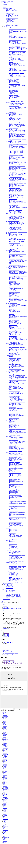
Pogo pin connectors (13, 69)
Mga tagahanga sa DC (13, 541)
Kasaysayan (8, 22)
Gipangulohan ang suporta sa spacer (16, 370)
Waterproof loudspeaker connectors (16, 219)
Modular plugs (12, 200)
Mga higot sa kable (13, 306)
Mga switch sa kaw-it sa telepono (16, 299)
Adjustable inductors (13, 443)
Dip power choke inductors (14, 438)
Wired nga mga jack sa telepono (15, 210)
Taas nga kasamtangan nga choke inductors (18, 441)
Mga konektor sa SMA (14, 80)
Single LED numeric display (15, 361)
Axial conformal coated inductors (16, 437)
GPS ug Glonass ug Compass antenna (17, 103)
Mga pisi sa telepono (13, 329)
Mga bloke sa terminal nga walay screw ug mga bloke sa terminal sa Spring (18, 176)
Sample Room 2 (9, 586)
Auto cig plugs (12, 572)
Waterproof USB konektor (14, 215)
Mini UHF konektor (13, 97)
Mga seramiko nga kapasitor (15, 457)
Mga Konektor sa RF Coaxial (12, 79)
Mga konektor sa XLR (13, 161)
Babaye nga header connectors (15, 36)
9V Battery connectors (13, 263)
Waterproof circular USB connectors (16, 217)
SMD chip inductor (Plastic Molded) (16, 448)
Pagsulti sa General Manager (12, 10)
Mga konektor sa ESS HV (14, 237)
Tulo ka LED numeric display (15, 364)
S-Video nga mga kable (14, 342)
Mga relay (8, 528)
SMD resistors (12, 426)
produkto (5, 26)
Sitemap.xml (6, 644)
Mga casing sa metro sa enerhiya (16, 350)
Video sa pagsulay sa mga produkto (13, 597)
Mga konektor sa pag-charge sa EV (16, 248)
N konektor (11, 92)
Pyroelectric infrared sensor (14, 490)
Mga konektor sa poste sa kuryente (16, 252)
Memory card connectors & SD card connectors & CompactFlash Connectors (17, 50)
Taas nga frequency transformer (15, 449)
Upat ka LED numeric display (15, 365)
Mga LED (11, 367)
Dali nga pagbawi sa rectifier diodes (16, 376)
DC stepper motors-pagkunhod (15, 557)
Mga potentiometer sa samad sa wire (16, 415)
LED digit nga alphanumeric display (16, 366)
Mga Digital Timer (13, 539)
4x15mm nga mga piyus (14, 397)
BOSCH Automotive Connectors (16, 224)
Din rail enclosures (13, 507)
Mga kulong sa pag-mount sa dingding (17, 506)
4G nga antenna (12, 112)
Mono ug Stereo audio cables (15, 338)
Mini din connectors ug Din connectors (17, 157)
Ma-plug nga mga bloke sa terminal (16, 178)
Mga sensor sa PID (13, 480)
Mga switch (8, 285)
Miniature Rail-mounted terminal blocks (17, 183)
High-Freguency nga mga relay (15, 536)
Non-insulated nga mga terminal (15, 189)
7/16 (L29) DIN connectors (14, 96)
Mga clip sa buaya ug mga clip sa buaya (17, 581)
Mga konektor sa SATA (14, 64)
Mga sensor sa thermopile (14, 487)
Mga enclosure (9, 500)
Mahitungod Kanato (7, 8)
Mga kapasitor (9, 452)
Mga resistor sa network (14, 425)
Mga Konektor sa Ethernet (11, 192)
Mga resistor (8, 420)
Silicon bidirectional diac (14, 386)
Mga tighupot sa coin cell (14, 257)
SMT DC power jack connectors (16, 146)
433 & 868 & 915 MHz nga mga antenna (17, 107)
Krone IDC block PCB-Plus (15, 212)
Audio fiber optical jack (14, 142)
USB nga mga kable (13, 325)
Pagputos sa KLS (9, 20)
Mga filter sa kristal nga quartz (15, 464)
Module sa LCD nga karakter (15, 358)
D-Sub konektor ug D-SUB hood (16, 46)
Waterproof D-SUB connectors (15, 218)
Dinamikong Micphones (14, 284)
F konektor (11, 89)
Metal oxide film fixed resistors (15, 431)
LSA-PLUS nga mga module (15, 211)
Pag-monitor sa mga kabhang (15, 520)
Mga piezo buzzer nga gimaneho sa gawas (18, 272)
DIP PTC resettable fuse (14, 392)
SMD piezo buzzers (13, 268)
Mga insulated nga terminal (14, 188)
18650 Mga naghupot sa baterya (15, 259)
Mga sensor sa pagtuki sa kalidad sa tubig (17, 489)
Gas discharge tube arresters (15, 405)
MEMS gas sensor (13, 485)
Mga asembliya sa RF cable (15, 111)
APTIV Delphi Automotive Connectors (17, 226)
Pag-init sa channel (13, 563)
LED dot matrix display (14, 360)
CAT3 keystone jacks (13, 206)
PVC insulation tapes (13, 574)
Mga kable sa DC (12, 341)
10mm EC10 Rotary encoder (15, 471)
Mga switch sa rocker (13, 287)
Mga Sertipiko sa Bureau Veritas (13, 24)
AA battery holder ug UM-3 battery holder (18, 260)
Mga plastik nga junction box (15, 509)
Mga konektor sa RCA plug (15, 159)
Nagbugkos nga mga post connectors (17, 164)
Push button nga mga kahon (15, 523)
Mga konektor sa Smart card (15, 54)
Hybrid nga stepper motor (14, 558)
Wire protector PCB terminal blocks (16, 174)
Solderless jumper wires (14, 579)
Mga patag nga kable (13, 321)
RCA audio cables (13, 337)
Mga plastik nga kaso (13, 511)
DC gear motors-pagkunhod (15, 551)
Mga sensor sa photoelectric (15, 495)
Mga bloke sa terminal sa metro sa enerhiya (18, 349)
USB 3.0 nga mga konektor (15, 58)
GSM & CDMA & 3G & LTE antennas (17, 104)
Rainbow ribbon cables (14, 322)
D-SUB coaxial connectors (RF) (16, 101)
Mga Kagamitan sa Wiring (11, 303)
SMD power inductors (13, 440)
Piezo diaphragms (12, 282)
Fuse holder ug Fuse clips (14, 403)
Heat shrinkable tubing (13, 573)
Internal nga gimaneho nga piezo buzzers (17, 271)
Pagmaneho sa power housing (15, 522)
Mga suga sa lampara (13, 128)
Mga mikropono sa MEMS (14, 283)
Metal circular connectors (14, 137)
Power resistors (12, 421)
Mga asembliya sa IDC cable (15, 323)
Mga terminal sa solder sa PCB (15, 190)
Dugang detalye (6, 628)
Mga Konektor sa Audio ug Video (13, 141)
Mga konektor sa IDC (13, 41)
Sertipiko (8, 11)
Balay (4, 7)
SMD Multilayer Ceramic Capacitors (16, 458)
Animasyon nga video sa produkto (13, 595)
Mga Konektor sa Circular (11, 129)
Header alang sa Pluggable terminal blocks (18, 179)
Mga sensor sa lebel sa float (14, 491)
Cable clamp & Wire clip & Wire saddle (17, 305)
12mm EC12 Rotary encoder (15, 474)
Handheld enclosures (13, 508)
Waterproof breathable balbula (15, 120)
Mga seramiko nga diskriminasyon (16, 468)
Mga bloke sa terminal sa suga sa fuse (17, 125)
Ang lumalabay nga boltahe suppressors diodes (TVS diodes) (17, 380)
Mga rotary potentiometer (14, 419)
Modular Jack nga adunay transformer (17, 197)
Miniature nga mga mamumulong (16, 278)
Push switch (11, 294)
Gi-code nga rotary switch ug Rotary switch (18, 300)
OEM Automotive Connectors (15, 230)
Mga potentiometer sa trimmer (15, 414)
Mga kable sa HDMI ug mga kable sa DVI (18, 339)
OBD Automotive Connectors (15, 229)
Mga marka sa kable (13, 317)
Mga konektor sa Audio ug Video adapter (17, 168)
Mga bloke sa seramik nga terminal (16, 185)
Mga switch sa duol (13, 493)
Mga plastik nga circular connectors (16, 136)
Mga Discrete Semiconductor (12, 371)
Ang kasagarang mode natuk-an (15, 444)
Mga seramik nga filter (13, 466)
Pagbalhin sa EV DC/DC (14, 243)
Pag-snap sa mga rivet (13, 312)
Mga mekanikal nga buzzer (14, 277)
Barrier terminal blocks (13, 180)
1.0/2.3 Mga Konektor (13, 93)
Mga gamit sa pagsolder (14, 580)
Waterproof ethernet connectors (15, 216)
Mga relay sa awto (13, 531)
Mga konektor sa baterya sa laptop (16, 265)
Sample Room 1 (9, 585)
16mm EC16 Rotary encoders (15, 475)
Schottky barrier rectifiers (14, 378)
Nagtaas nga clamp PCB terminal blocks (17, 173)
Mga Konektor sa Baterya (11, 250)
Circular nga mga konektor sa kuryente (17, 130)
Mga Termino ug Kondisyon (12, 25)
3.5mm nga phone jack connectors (16, 152)
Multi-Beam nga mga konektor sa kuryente (18, 266)
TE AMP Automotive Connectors (16, 222)
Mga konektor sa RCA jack (14, 158)
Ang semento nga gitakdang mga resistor (17, 432)
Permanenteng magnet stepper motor (16, 561)
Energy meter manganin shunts (15, 345)
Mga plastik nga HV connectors (15, 234)
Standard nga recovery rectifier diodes (17, 374)
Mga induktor (9, 436)
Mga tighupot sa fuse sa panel (15, 404)
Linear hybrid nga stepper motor (15, 559)
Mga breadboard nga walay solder (16, 578)
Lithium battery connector (14, 255)
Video (4, 592)
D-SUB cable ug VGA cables (15, 332)
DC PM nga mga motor (14, 556)
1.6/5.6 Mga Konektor (13, 95)
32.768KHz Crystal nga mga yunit (16, 460)
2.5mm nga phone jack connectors (16, 151)
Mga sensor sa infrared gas (14, 482)
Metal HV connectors (13, 235)
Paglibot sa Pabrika (10, 13)
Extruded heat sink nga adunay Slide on (17, 567)
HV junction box (12, 238)
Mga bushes (11, 314)
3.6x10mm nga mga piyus (14, 396)
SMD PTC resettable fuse (14, 391)
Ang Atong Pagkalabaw (11, 16)
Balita (4, 589)
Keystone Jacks (12, 203)
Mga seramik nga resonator (14, 465)
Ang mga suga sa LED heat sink (16, 569)
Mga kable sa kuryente (13, 326)
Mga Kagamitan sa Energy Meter (13, 343)
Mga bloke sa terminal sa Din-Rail (16, 186)
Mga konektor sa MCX (14, 82)
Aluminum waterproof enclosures (16, 525)
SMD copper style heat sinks (15, 568)
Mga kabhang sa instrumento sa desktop (17, 518)
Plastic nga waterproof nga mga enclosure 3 (18, 526)
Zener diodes (11, 382)
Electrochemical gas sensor (14, 479)
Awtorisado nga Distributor (12, 15)
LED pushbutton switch (14, 296)
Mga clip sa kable (12, 309)
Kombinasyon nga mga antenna (15, 108)
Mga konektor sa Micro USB (15, 63)
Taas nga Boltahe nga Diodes (15, 387)
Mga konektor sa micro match (15, 40)
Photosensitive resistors (14, 433)
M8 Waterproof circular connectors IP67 (17, 134)
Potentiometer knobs (13, 416)
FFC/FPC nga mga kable (14, 320)
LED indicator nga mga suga (15, 369)
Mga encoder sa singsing (14, 476)
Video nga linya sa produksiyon (13, 594)
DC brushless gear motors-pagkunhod (17, 555)
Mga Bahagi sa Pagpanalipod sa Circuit (14, 388)
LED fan (11, 545)
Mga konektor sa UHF (13, 98)
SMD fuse (11, 389)
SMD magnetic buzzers (14, 270)
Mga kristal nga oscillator (14, 463)
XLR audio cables (13, 336)
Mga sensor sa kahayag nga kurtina (16, 498)
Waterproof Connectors (11, 213)
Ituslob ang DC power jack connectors (17, 147)
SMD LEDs (11, 356)
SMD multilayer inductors (14, 447)
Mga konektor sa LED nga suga (15, 114)
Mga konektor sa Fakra (14, 87)
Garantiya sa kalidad (10, 19)
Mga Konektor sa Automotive (12, 221)
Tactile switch (12, 289)
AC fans (10, 542)
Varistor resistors (12, 424)
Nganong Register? (10, 21)
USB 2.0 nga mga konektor (15, 59)
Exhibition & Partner (10, 14)
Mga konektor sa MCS (13, 184)
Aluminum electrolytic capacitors (16, 454)
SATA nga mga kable (13, 331)
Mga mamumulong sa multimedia (16, 279)
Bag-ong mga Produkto (8, 583)
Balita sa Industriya (10, 591)
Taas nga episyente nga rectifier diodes (17, 375)
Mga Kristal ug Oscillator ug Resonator (14, 459)
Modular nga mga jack (13, 194)
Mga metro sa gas (12, 353)
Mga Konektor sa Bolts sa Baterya (16, 256)
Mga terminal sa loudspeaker (15, 167)
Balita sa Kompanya (10, 590)
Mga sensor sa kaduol (13, 492)
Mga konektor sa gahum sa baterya (16, 251)
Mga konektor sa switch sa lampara (16, 126)
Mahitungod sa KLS (10, 9)
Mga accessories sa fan (13, 548)
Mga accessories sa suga (11, 113)
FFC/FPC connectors (13, 42)
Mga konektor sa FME (13, 100)
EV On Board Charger (13, 244)
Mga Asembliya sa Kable (11, 318)
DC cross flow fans (13, 546)
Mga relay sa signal (13, 529)
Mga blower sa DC (13, 544)
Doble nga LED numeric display (16, 363)
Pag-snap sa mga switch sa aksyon (16, 288)
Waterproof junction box (14, 119)
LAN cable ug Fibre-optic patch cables (17, 328)
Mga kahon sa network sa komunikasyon (17, 517)
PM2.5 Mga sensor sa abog (14, 486)
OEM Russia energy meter (14, 354)
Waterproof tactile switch (14, 290)
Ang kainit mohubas (10, 562)
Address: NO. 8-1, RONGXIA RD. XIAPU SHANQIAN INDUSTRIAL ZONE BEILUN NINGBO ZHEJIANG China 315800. (13, 664)
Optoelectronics (9, 355)
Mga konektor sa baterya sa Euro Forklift (17, 254)
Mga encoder (9, 470)
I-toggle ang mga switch (14, 293)
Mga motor (8, 550)
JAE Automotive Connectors (15, 227)
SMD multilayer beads (13, 446)
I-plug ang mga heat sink (14, 564)
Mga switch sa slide (13, 298)
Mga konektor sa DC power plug (16, 150)
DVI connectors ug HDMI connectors (17, 65)
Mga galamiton (9, 570)
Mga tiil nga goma (13, 315)
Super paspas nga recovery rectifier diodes (18, 377)
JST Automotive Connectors (15, 228)
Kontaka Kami (6, 599)
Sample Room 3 (9, 588)
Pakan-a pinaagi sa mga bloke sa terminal (17, 181)
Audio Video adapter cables (15, 334)
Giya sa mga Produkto (8, 642)
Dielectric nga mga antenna (14, 109)
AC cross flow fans (13, 547)
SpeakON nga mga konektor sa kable (17, 166)
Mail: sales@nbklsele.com (8, 661)
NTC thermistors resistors (14, 435)
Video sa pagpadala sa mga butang (13, 596)
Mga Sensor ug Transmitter (12, 478)
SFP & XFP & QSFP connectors (16, 201)
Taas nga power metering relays (15, 535)
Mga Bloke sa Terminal (11, 169)
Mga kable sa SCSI (13, 333)
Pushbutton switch (13, 295)
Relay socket (11, 537)
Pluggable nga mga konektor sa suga (16, 124)
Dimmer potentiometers (14, 418)
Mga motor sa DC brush (14, 552)
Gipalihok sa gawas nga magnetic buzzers (18, 276)
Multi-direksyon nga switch (14, 301)
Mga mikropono (12, 281)
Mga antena (8, 102)
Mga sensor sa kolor (13, 497)
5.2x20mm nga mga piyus (14, 398)
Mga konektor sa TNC (13, 91)
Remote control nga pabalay (15, 524)
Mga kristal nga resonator (14, 462)
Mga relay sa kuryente (13, 530)
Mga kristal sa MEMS (13, 469)
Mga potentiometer (10, 411)
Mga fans (8, 540)
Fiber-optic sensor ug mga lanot (15, 496)
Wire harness (11, 327)
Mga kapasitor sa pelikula (14, 455)
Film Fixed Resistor (13, 427)
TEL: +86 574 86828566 (8, 660)
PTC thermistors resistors (14, 422)
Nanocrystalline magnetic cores (15, 451)
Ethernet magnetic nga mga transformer (17, 202)
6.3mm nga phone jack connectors (16, 153)
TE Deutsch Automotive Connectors (16, 223)
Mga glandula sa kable (13, 307)
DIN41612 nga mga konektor (15, 75)
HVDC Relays (12, 249)
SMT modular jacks (13, 199)
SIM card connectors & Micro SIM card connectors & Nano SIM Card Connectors (18, 48)
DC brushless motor (13, 553)
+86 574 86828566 (5, 2)
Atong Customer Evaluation (12, 18)
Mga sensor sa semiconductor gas (16, 481)
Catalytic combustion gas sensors (16, 484)
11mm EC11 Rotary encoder (15, 473)
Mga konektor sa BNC (13, 90)
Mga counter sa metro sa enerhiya (16, 344)
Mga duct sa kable (13, 310)
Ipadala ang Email (4, 669)
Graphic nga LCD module (14, 359)
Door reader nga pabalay (14, 519)
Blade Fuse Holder (13, 410)
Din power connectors (13, 148)
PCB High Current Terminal (15, 191)
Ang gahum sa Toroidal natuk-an (16, 442)
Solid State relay (12, 533)
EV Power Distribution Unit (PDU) (16, 241)
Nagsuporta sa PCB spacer (14, 304)
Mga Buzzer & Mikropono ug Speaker (14, 267)
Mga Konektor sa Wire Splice (15, 118)
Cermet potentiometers (13, 413)
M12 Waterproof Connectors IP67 (16, 135)
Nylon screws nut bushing (14, 311)
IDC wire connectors (13, 205)
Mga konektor (9, 27)
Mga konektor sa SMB (13, 81)
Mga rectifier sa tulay (13, 372)
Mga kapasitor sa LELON (14, 453)
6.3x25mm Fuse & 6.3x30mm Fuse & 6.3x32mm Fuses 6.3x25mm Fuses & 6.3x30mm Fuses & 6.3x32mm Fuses (17, 401)
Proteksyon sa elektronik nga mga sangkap (18, 316)
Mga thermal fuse (12, 407)
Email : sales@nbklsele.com (7, 1)
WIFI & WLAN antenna (14, 106)
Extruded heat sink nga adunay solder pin (17, 566)
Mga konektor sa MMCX (14, 84)
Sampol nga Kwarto (7, 584)
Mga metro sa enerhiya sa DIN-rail (16, 352)
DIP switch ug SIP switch (14, 292)
